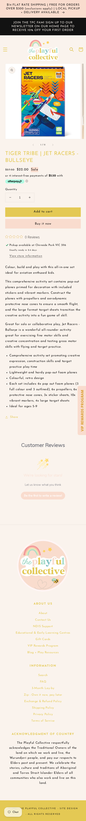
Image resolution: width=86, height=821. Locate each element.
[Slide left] (33, 144)
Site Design (69, 808)
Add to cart (43, 211)
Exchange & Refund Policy (43, 701)
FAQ (43, 681)
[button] (5, 49)
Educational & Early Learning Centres (43, 632)
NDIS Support (43, 626)
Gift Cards (43, 639)
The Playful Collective (37, 808)
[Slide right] (52, 144)
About (43, 613)
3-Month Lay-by (43, 688)
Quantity (11, 189)
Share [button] (14, 417)
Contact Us (43, 619)
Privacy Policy (43, 714)
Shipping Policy (43, 707)
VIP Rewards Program (43, 645)
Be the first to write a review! (43, 496)
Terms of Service (43, 720)
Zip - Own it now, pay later (43, 694)
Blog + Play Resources (43, 652)
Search (43, 675)
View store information (25, 256)
